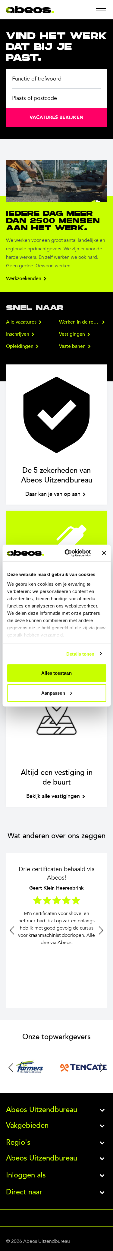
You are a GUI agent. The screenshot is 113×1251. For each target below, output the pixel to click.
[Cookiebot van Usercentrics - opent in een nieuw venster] (67, 553)
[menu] (101, 9)
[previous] (12, 930)
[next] (101, 930)
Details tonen (80, 653)
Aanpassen (53, 692)
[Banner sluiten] (104, 553)
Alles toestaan (56, 673)
